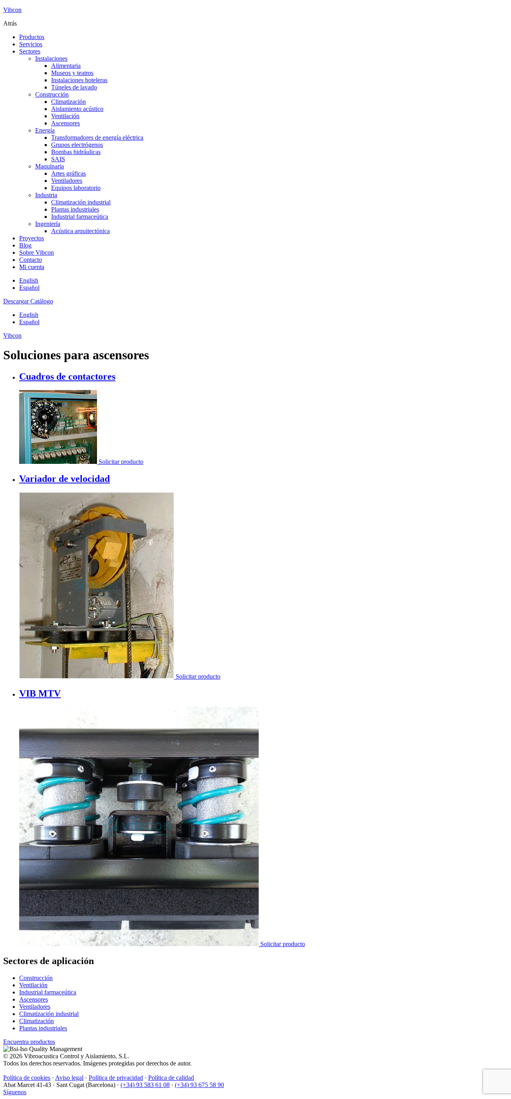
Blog (25, 245)
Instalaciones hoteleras (79, 80)
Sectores (29, 51)
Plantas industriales (75, 209)
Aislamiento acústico (77, 108)
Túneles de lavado (74, 87)
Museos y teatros (72, 72)
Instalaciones (51, 58)
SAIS (58, 159)
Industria (46, 195)
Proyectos (31, 238)
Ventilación (65, 116)
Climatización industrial (81, 202)
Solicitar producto (121, 461)
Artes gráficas (68, 173)
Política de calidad (171, 1077)
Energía (45, 130)
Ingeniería (47, 223)
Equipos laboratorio (76, 187)
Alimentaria (66, 65)
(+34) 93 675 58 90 (199, 1084)
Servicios (30, 44)
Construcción (52, 94)
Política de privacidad (116, 1077)
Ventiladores (66, 180)
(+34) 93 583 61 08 (145, 1084)
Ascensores (65, 123)
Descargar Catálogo (28, 301)
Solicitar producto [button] (282, 944)
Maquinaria (49, 166)
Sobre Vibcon (36, 252)
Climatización (68, 101)
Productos (31, 37)
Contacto (30, 259)
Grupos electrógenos (77, 144)
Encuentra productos (29, 1041)
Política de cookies (26, 1077)
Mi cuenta (31, 266)
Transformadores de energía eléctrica (97, 137)
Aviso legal (69, 1077)
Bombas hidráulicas (76, 152)
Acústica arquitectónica (80, 231)
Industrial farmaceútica (79, 216)
